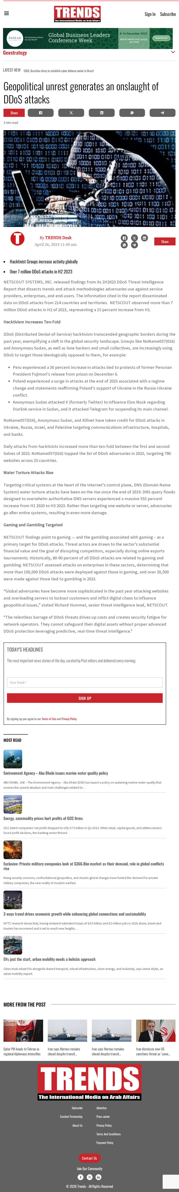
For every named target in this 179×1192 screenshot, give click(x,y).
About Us (77, 1125)
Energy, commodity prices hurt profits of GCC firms (43, 818)
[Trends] (77, 14)
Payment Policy (104, 1142)
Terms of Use (49, 718)
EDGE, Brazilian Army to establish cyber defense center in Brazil (59, 71)
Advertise (101, 1108)
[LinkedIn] (101, 112)
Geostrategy (15, 52)
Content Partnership (71, 1116)
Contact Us (89, 1158)
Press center (103, 1116)
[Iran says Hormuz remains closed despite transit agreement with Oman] (67, 1031)
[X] (71, 112)
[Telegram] (162, 112)
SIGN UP (85, 698)
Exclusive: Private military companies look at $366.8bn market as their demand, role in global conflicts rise (83, 866)
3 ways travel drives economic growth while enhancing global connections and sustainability (74, 914)
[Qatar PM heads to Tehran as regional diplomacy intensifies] (23, 1031)
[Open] (6, 14)
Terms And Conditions (108, 1134)
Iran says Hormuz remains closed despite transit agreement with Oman (64, 1053)
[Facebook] (40, 112)
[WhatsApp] (132, 112)
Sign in (150, 14)
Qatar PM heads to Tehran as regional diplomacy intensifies (22, 1051)
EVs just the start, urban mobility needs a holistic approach (49, 959)
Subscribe (168, 14)
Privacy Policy (69, 718)
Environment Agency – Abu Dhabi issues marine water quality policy (55, 773)
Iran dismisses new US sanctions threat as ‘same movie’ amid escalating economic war (152, 1056)
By (56, 237)
